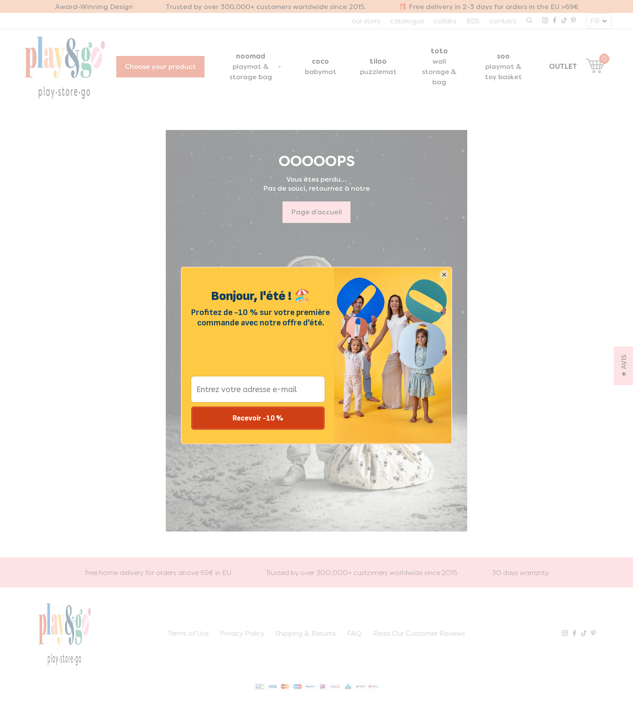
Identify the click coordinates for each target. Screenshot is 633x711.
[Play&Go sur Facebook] (555, 21)
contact (503, 21)
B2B (473, 21)
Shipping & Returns (305, 633)
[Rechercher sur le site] (529, 21)
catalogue (407, 21)
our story (365, 21)
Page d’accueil (316, 211)
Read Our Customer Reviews (419, 633)
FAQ (354, 633)
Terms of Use (188, 633)
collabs (445, 21)
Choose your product (160, 66)
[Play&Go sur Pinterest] (574, 21)
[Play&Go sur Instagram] (545, 21)
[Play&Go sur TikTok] (564, 21)
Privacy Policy (242, 633)
